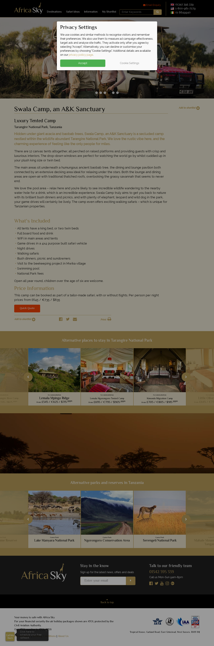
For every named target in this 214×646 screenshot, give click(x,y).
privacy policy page (81, 54)
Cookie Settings (129, 63)
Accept (82, 63)
